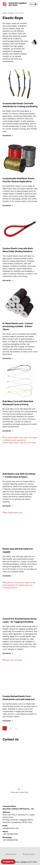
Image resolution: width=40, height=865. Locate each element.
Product (11, 13)
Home (5, 13)
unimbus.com (11, 854)
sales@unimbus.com (11, 828)
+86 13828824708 (10, 834)
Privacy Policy (28, 854)
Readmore (8, 135)
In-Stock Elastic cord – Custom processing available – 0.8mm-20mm (18, 326)
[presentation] (20, 83)
